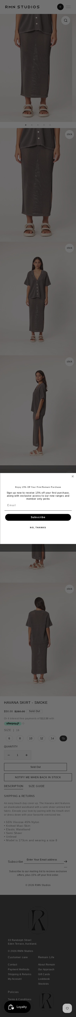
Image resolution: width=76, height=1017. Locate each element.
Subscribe (38, 517)
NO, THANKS (38, 527)
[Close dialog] (72, 476)
